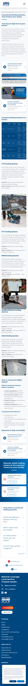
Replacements (6, 650)
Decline (21, 681)
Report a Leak (7, 607)
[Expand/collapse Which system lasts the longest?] (23, 528)
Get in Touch (12, 482)
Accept (13, 681)
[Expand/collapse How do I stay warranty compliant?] (23, 546)
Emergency (5, 655)
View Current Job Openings (10, 632)
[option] (6, 684)
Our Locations (10, 589)
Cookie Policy (21, 674)
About (3, 622)
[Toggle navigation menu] (24, 4)
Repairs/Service (6, 648)
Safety (3, 625)
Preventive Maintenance (9, 652)
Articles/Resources (7, 637)
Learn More (12, 494)
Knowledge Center (7, 639)
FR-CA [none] (6, 684)
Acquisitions (5, 629)
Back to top (21, 553)
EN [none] (2, 684)
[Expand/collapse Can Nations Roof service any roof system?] (23, 535)
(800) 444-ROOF (10, 585)
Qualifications (5, 627)
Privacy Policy (15, 674)
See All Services (6, 657)
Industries (4, 634)
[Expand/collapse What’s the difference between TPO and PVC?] (23, 517)
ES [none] (9, 684)
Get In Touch (7, 612)
